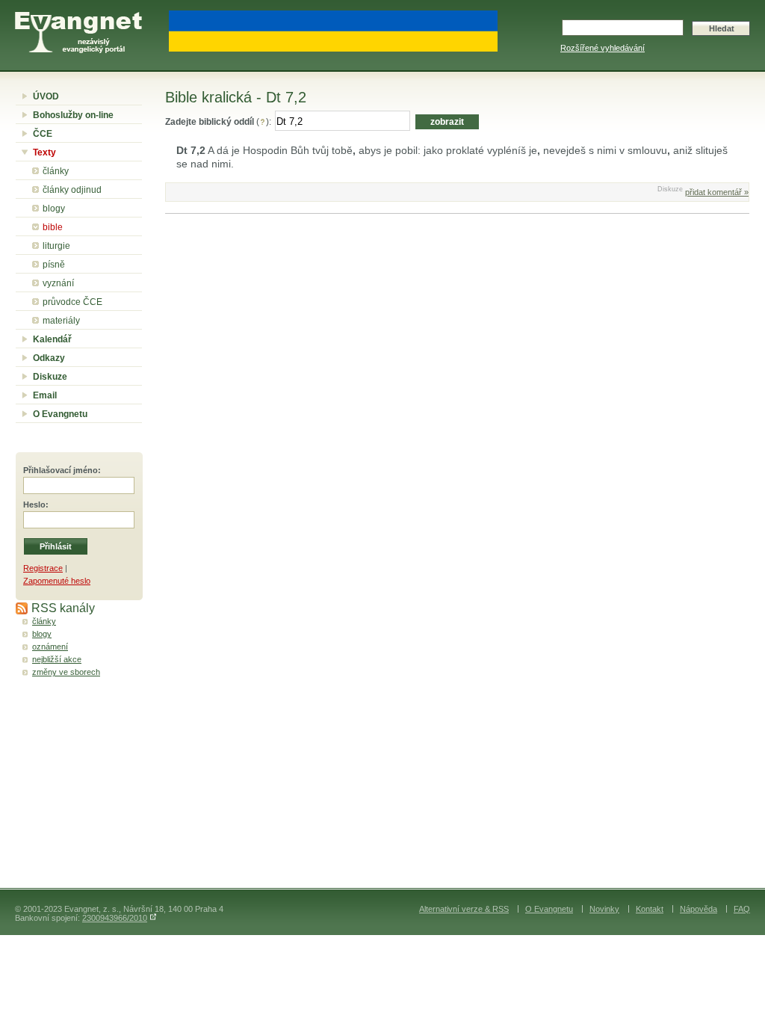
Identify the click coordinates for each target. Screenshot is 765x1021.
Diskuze (50, 376)
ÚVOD (46, 96)
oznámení (50, 646)
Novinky (604, 908)
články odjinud (72, 190)
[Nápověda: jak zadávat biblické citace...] (262, 122)
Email (45, 395)
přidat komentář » (717, 192)
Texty (44, 152)
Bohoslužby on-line (73, 115)
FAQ (742, 908)
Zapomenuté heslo (56, 580)
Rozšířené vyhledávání (602, 47)
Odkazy (49, 358)
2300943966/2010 (114, 917)
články (56, 171)
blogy (54, 208)
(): (218, 122)
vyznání (58, 283)
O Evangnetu (60, 414)
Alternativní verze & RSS (464, 908)
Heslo (34, 504)
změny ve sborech (66, 671)
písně (54, 264)
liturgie (56, 246)
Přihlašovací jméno (60, 470)
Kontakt (649, 908)
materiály (61, 320)
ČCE (42, 134)
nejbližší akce (56, 659)
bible (53, 227)
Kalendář (52, 339)
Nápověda (698, 908)
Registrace (43, 568)
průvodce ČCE (72, 302)
